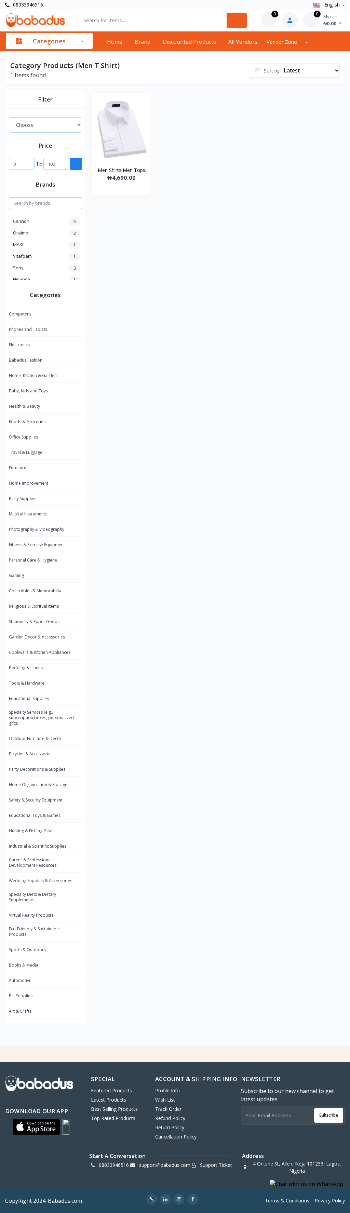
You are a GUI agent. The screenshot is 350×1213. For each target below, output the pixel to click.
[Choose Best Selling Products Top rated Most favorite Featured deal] (45, 125)
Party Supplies (22, 498)
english (332, 4)
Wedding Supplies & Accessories (40, 881)
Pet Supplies (20, 996)
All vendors (242, 41)
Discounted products (189, 41)
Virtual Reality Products (31, 915)
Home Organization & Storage (38, 784)
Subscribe (328, 1115)
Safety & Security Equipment (36, 800)
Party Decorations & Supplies (37, 769)
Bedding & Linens (26, 668)
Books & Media (23, 965)
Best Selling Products (114, 1109)
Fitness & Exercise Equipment (37, 545)
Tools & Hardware (26, 683)
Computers (20, 314)
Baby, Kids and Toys (28, 391)
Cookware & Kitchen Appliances (39, 652)
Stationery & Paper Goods (34, 621)
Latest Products (108, 1099)
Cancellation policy (176, 1136)
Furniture (17, 468)
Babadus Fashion (25, 360)
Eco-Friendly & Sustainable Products (34, 931)
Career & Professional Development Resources (32, 862)
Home (114, 41)
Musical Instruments (28, 514)
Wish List (165, 1099)
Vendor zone (282, 41)
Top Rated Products (113, 1118)
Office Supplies (23, 437)
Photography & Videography (36, 529)
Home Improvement (28, 483)
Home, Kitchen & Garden (33, 375)
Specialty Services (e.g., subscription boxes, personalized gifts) (41, 717)
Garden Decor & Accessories (37, 637)
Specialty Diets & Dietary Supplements (32, 897)
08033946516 (27, 4)
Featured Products (111, 1090)
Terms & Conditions (287, 1200)
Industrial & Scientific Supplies (37, 846)
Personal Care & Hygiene (33, 560)
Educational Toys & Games (34, 815)
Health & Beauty (24, 406)
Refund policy (170, 1118)
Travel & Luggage (25, 452)
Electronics (19, 345)
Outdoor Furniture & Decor (35, 738)
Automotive (20, 980)
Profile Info (167, 1090)
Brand (142, 41)
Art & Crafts (20, 1011)
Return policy (169, 1127)
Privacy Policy (330, 1200)
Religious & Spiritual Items (34, 606)
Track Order (168, 1109)
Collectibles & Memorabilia (35, 591)
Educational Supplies (29, 698)
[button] (36, 1127)
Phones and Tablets (28, 329)
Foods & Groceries (27, 421)
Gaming (16, 575)
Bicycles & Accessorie (30, 754)
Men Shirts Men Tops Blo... (121, 170)
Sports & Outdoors (27, 950)
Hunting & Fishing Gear (31, 831)
